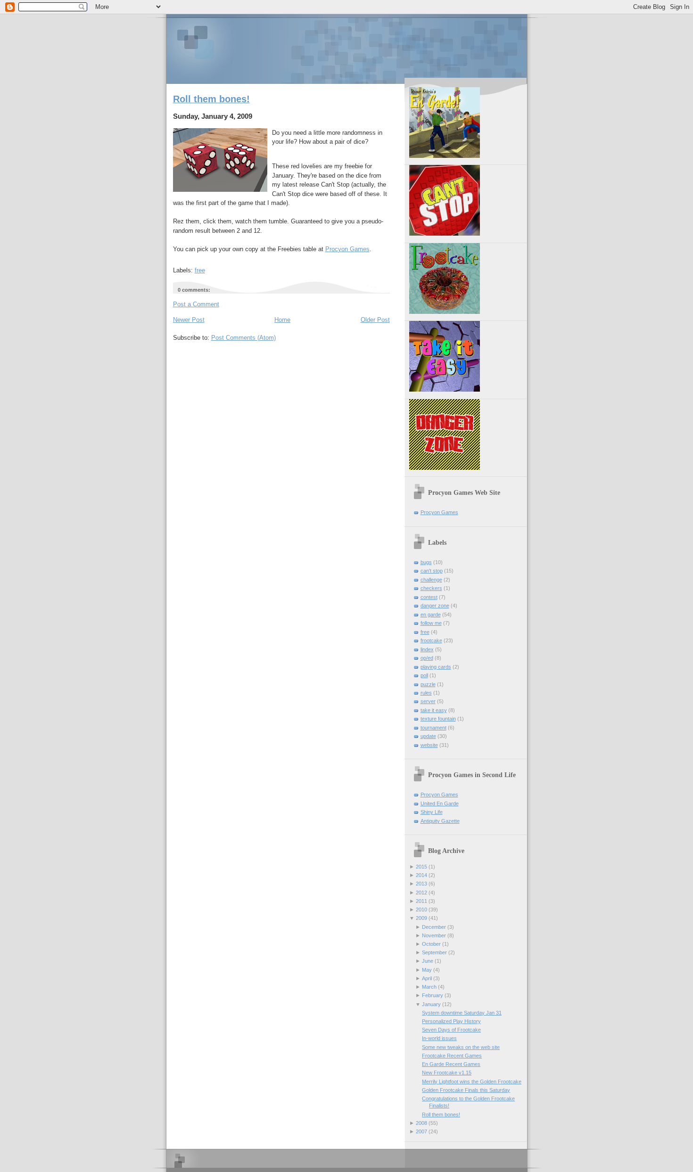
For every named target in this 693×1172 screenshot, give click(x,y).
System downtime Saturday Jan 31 (462, 1013)
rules (426, 693)
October (431, 944)
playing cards (436, 667)
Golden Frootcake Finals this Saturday (466, 1090)
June (427, 961)
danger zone (435, 605)
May (427, 970)
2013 (421, 883)
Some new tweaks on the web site (461, 1047)
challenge (431, 579)
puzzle (428, 684)
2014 (421, 875)
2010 (421, 909)
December (434, 927)
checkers (431, 588)
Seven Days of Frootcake (451, 1030)
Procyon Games (346, 48)
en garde (431, 614)
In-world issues (439, 1038)
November (434, 935)
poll (424, 675)
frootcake (431, 640)
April (427, 978)
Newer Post (189, 319)
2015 (421, 866)
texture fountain (438, 718)
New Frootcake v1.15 (446, 1072)
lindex (427, 649)
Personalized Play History (451, 1021)
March (429, 987)
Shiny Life (432, 812)
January (431, 1004)
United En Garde (440, 803)
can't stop (432, 571)
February (432, 995)
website (429, 745)
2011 (421, 901)
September (434, 952)
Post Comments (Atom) (243, 337)
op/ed (427, 658)
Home (282, 319)
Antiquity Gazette (440, 821)
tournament (433, 727)
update (428, 736)
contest (429, 597)
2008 (421, 1123)
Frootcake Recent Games (452, 1055)
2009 (421, 918)
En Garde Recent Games (451, 1064)
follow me (431, 623)
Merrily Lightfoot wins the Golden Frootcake (471, 1081)
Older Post (375, 319)
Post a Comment (196, 304)
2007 (421, 1131)
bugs (426, 562)
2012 (421, 892)
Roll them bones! (211, 99)
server (428, 701)
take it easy (434, 710)
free (200, 270)
